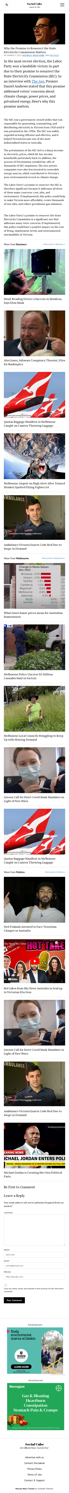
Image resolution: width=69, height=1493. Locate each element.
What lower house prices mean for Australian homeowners (33, 615)
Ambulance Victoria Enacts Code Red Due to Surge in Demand (33, 546)
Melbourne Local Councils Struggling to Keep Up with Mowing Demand (33, 737)
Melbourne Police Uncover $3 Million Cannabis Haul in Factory (28, 676)
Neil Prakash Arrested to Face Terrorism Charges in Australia (30, 928)
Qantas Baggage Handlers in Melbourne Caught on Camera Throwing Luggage (30, 423)
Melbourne (38, 55)
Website (7, 1272)
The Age (38, 81)
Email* (6, 1261)
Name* (7, 1250)
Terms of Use (34, 1474)
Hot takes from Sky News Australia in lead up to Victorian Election (33, 990)
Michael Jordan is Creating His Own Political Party (33, 1174)
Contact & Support (34, 1480)
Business (27, 55)
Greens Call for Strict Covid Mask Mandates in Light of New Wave (34, 799)
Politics (54, 55)
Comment (8, 1212)
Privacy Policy (34, 1468)
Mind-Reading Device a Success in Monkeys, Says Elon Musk (33, 301)
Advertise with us (34, 1457)
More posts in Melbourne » (53, 558)
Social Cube (34, 4)
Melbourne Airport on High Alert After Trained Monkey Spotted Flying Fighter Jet (34, 485)
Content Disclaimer (34, 1463)
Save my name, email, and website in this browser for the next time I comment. (34, 1290)
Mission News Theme (24, 1488)
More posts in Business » (54, 244)
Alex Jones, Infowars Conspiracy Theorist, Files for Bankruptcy (34, 362)
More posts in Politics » (55, 872)
